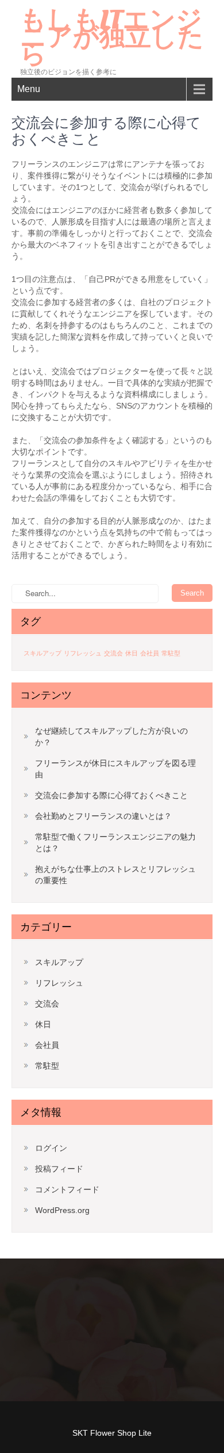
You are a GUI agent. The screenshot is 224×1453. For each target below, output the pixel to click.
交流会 (113, 653)
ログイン (51, 1148)
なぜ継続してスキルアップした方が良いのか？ (111, 736)
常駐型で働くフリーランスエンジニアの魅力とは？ (115, 842)
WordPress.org (62, 1210)
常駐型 (170, 653)
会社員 (149, 653)
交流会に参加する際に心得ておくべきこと (111, 795)
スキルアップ (42, 653)
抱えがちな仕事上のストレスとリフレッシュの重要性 (115, 874)
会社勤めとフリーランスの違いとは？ (103, 816)
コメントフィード (67, 1189)
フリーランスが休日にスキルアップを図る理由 (115, 768)
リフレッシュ (83, 653)
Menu (28, 89)
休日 (131, 653)
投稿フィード (59, 1168)
